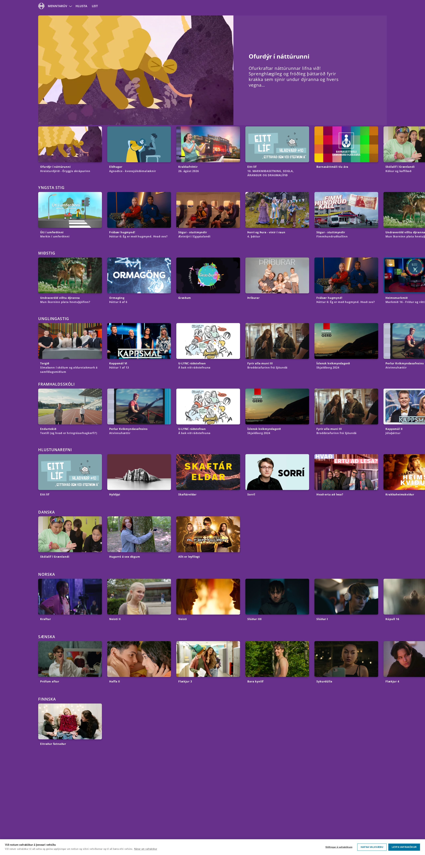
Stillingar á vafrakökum (338, 847)
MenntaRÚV (57, 6)
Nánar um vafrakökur (145, 849)
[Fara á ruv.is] (41, 6)
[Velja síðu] (70, 6)
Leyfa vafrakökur (404, 847)
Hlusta (81, 6)
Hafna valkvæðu (372, 847)
